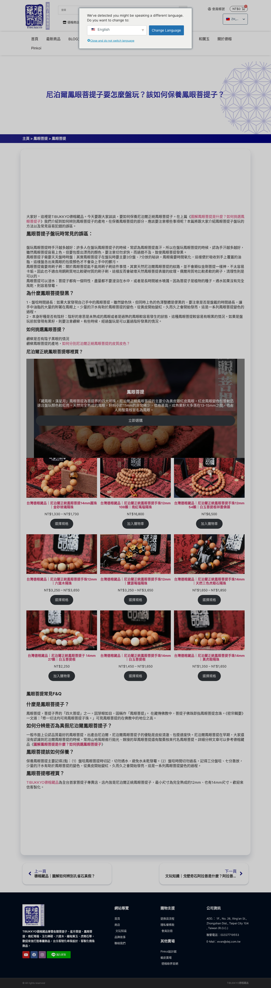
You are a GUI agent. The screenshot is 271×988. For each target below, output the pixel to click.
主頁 (26, 138)
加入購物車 (135, 524)
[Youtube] (26, 954)
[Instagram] (42, 954)
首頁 (34, 39)
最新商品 (53, 39)
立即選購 (135, 420)
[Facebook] (34, 954)
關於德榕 (224, 39)
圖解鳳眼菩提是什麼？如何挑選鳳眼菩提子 (67, 744)
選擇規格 (61, 524)
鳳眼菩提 (41, 138)
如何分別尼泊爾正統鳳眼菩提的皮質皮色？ (96, 343)
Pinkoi (36, 48)
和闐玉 (204, 39)
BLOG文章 (76, 39)
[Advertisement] (135, 182)
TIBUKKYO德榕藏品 (42, 782)
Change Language (166, 30)
